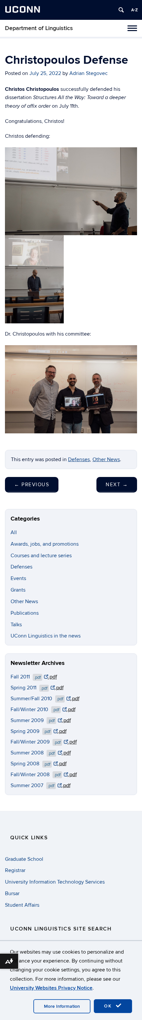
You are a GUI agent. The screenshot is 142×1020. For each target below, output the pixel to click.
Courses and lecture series (41, 555)
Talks (16, 624)
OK (109, 1006)
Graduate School (24, 859)
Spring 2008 (31, 763)
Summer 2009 (33, 720)
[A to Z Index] (134, 10)
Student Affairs (22, 905)
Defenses (79, 459)
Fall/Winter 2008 (36, 774)
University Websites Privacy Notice (51, 988)
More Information (62, 1006)
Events (18, 578)
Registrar (15, 870)
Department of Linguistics (39, 28)
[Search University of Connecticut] (121, 10)
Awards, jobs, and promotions (45, 544)
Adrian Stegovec (88, 73)
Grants (18, 590)
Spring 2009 (31, 731)
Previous (31, 485)
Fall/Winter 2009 (36, 742)
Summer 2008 (33, 752)
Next (117, 485)
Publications (25, 613)
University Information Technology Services (55, 882)
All (14, 532)
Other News (106, 459)
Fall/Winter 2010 (35, 709)
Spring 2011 (29, 687)
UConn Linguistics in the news (46, 636)
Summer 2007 (32, 785)
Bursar (12, 893)
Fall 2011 (26, 677)
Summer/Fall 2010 (37, 698)
